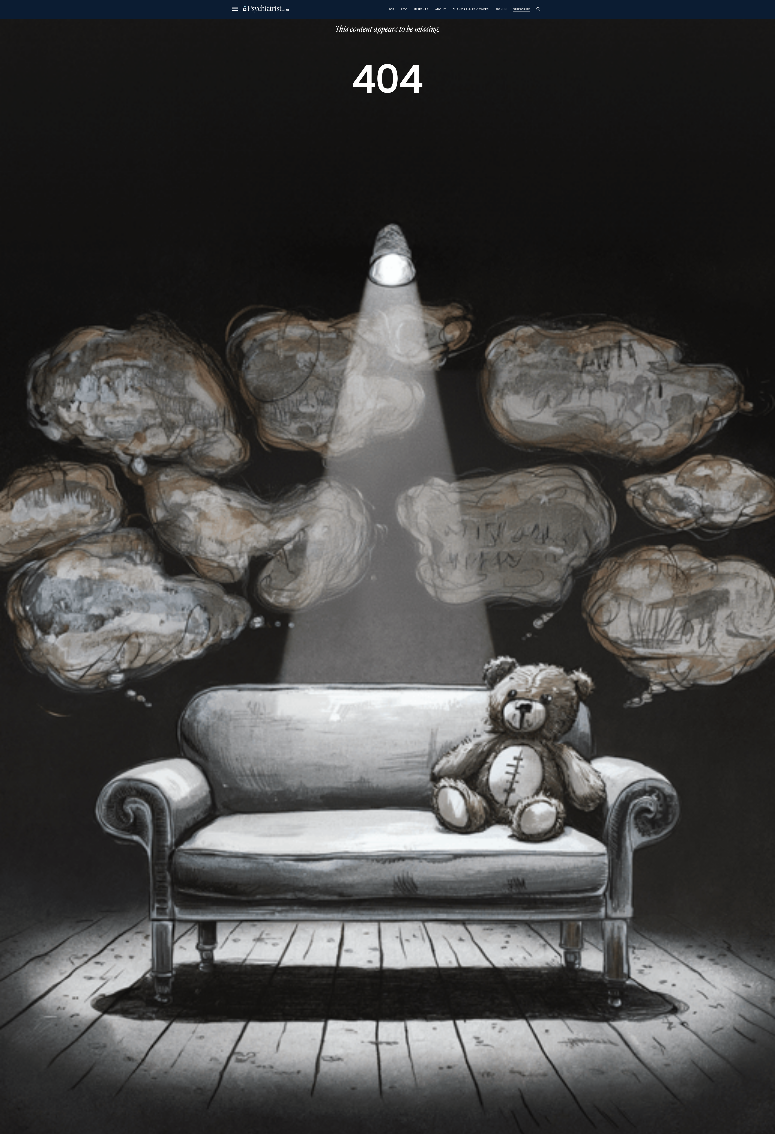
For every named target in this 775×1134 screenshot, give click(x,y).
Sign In (501, 9)
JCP (391, 9)
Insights (421, 9)
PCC (404, 9)
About (440, 9)
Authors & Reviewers (470, 9)
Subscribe (521, 9)
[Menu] (235, 9)
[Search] (538, 9)
